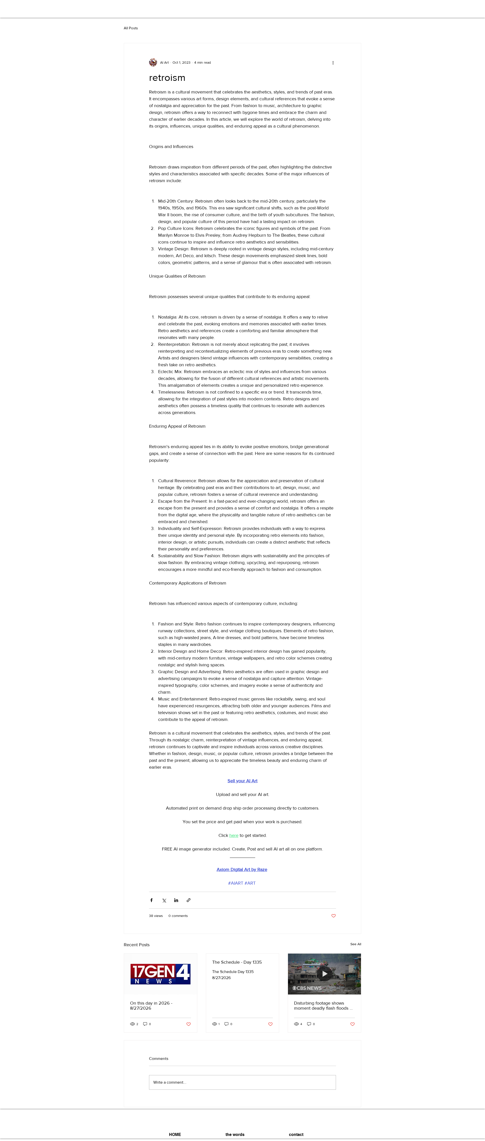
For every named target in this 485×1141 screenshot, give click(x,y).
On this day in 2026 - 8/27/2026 (151, 1006)
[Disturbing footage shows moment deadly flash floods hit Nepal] (324, 974)
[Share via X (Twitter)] (163, 900)
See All (355, 944)
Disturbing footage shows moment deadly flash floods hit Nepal (324, 1006)
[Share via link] (188, 900)
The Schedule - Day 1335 (237, 962)
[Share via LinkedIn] (176, 900)
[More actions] (333, 62)
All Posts (131, 28)
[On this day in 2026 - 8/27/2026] (160, 974)
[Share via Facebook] (151, 900)
